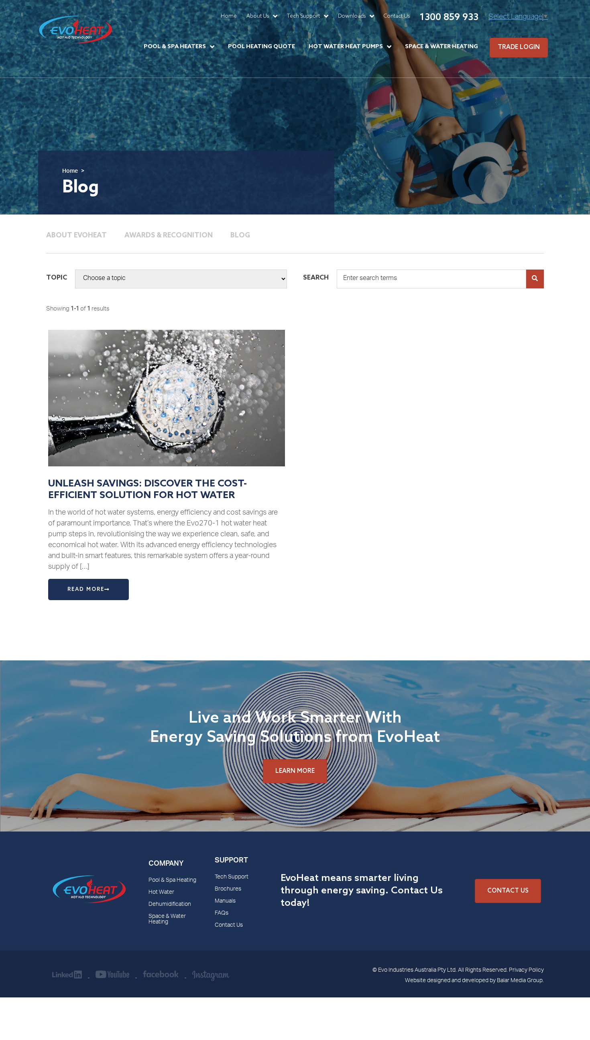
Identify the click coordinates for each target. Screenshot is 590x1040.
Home (229, 16)
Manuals (225, 901)
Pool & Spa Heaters (175, 46)
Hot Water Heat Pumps (346, 46)
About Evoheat (76, 235)
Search (316, 278)
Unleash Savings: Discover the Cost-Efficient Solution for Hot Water (147, 489)
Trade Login (519, 47)
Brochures (228, 889)
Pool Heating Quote (261, 46)
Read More (85, 589)
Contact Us (397, 16)
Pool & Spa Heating (172, 880)
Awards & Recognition (168, 235)
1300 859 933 (448, 17)
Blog (240, 235)
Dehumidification (170, 904)
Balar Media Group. (520, 981)
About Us (257, 16)
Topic (56, 278)
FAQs (221, 913)
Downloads (352, 16)
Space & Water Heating (441, 46)
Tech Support (303, 16)
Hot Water (161, 892)
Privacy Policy (526, 970)
